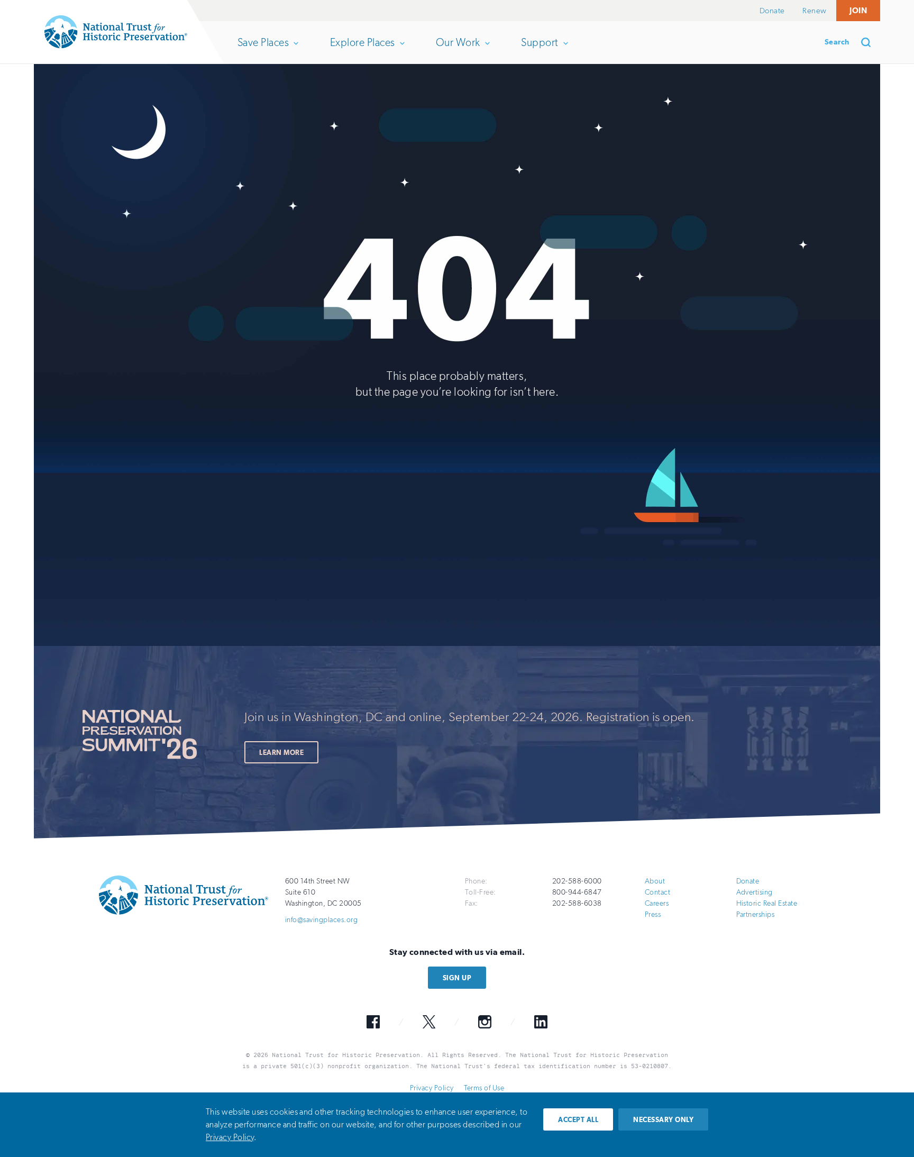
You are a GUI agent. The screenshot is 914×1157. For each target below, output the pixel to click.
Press (653, 914)
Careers (657, 903)
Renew (814, 10)
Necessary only (663, 1120)
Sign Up (457, 978)
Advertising (754, 892)
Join (858, 10)
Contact (657, 892)
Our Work (457, 49)
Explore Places (362, 49)
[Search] (869, 42)
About (655, 881)
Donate (772, 10)
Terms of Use (484, 1087)
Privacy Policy (432, 1087)
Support (539, 49)
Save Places (263, 49)
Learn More (281, 753)
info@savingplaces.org (321, 919)
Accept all (578, 1120)
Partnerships (755, 914)
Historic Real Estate (767, 903)
